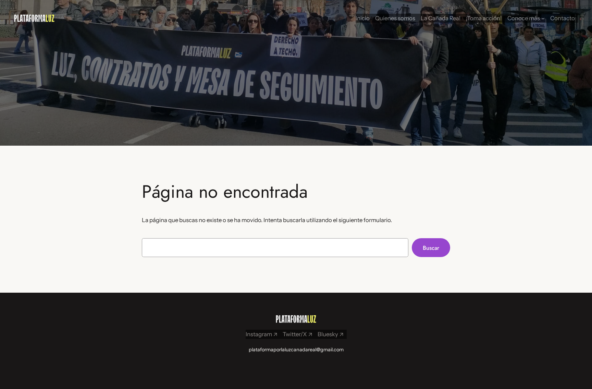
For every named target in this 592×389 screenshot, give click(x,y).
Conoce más (523, 18)
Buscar (431, 248)
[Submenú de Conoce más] (543, 18)
